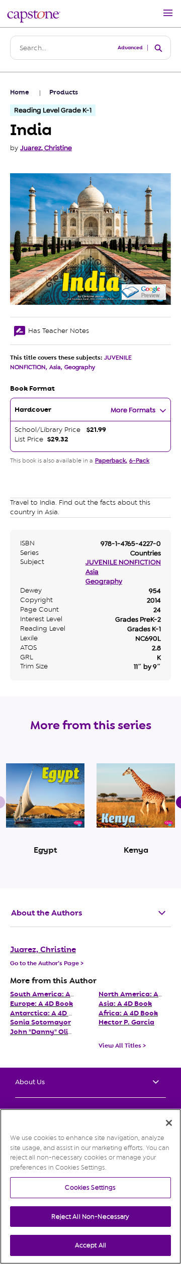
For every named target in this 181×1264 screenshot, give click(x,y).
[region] (90, 1186)
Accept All (90, 1245)
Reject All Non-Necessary (90, 1216)
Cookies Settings (90, 1187)
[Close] (169, 1123)
